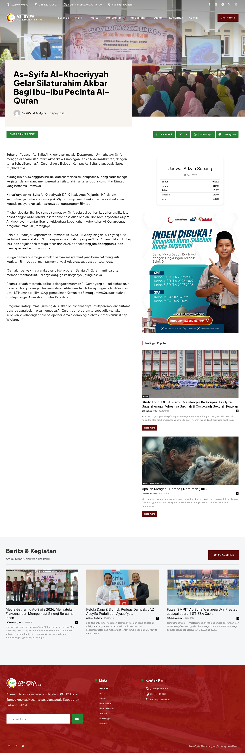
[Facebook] (209, 4)
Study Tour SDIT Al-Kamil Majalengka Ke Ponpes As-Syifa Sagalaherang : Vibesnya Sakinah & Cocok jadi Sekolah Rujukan (190, 404)
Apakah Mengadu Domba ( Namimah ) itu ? (175, 489)
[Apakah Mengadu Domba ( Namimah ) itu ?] (190, 461)
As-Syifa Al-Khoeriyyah (152, 483)
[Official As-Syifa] (18, 113)
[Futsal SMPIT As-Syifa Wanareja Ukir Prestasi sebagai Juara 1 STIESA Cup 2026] (203, 587)
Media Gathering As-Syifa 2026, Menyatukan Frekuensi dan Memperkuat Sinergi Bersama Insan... (40, 613)
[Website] (236, 4)
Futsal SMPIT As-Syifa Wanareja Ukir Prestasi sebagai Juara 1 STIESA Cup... (202, 611)
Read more (149, 428)
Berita (145, 396)
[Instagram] (216, 4)
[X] (229, 4)
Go (77, 718)
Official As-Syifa (36, 113)
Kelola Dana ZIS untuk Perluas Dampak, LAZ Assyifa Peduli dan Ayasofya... (120, 611)
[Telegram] (222, 4)
